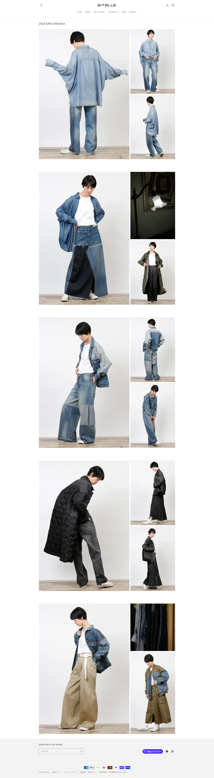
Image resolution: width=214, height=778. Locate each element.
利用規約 (83, 772)
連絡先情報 (103, 772)
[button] (41, 5)
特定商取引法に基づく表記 (118, 772)
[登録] (80, 751)
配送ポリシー (92, 772)
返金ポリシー (56, 772)
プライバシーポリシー (70, 772)
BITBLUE (46, 772)
